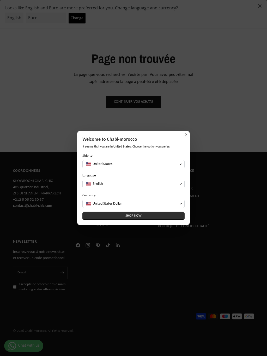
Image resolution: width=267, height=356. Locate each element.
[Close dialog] (186, 134)
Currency (89, 195)
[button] (133, 164)
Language (89, 175)
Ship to (87, 155)
